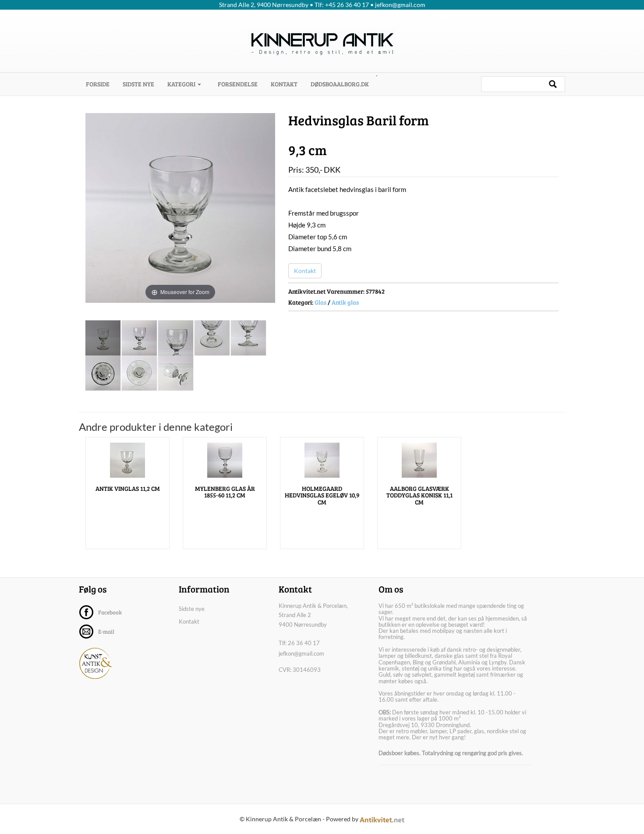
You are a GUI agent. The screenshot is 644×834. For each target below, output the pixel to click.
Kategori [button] (182, 84)
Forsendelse (238, 84)
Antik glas (345, 302)
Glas (320, 302)
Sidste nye (138, 84)
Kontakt (284, 84)
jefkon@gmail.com (301, 653)
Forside (101, 83)
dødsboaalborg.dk (340, 84)
